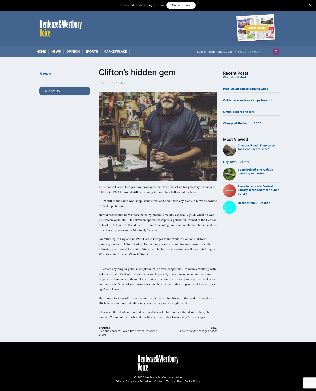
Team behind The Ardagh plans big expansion (255, 171)
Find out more (181, 5)
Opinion (73, 51)
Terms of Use (174, 381)
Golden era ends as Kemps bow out (247, 100)
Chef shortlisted (234, 77)
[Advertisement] (251, 278)
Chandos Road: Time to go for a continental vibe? (256, 147)
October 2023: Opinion (254, 202)
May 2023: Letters (236, 162)
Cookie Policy (192, 381)
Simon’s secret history (239, 111)
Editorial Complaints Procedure (134, 381)
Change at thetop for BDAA (242, 123)
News (56, 51)
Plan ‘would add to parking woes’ (246, 88)
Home (41, 51)
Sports (91, 51)
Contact (254, 51)
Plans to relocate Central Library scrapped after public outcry (258, 190)
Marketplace (115, 51)
